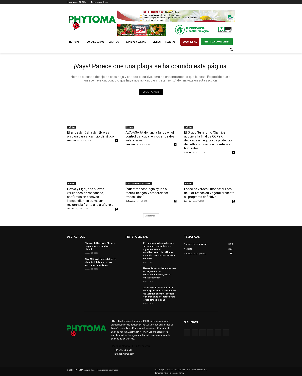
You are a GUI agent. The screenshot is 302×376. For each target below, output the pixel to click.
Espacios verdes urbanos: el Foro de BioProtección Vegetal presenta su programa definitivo (209, 193)
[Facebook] (216, 2)
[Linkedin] (224, 2)
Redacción (71, 141)
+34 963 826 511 (123, 349)
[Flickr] (195, 332)
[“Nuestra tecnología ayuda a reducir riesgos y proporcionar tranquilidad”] (151, 172)
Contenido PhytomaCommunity (138, 183)
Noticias (71, 127)
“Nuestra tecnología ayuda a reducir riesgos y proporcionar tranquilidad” (147, 193)
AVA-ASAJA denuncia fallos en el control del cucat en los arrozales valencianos (150, 136)
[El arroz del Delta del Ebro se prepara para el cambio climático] (92, 116)
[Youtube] (233, 2)
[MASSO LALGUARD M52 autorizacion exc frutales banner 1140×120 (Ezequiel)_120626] (176, 30)
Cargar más (150, 216)
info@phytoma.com (124, 353)
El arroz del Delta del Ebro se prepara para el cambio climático (90, 134)
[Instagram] (220, 2)
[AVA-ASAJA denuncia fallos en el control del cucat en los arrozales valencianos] (151, 116)
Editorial (187, 152)
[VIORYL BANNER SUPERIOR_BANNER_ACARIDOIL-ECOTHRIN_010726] (176, 16)
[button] (231, 49)
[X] (229, 2)
